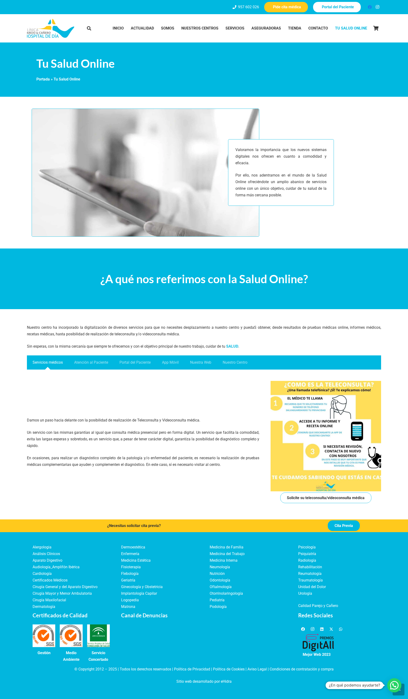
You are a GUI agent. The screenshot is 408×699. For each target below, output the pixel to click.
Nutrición (217, 573)
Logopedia (130, 600)
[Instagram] (377, 7)
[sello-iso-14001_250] (71, 635)
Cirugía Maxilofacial (49, 600)
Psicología (307, 547)
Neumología (220, 567)
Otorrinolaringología (226, 593)
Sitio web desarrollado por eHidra (204, 681)
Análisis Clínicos (46, 554)
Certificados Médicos (50, 580)
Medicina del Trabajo (227, 554)
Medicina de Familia (226, 547)
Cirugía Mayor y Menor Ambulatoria (62, 593)
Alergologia (42, 547)
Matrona (128, 606)
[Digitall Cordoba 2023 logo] (318, 642)
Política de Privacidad (192, 669)
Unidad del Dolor (312, 587)
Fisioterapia (131, 567)
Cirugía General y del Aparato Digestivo (65, 587)
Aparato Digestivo (47, 560)
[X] (331, 629)
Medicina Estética (136, 560)
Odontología (220, 580)
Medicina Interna (224, 560)
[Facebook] (370, 7)
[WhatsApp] (340, 629)
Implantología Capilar (139, 593)
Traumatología (310, 580)
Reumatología (310, 573)
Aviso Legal (257, 669)
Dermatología (44, 606)
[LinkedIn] (322, 629)
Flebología (130, 573)
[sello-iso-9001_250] (44, 635)
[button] (89, 28)
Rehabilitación (310, 567)
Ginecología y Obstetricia (142, 587)
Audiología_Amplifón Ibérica (56, 567)
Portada (43, 79)
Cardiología (42, 573)
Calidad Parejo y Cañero (318, 605)
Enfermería (130, 554)
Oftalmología (221, 587)
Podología (218, 606)
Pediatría (217, 600)
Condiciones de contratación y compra (302, 669)
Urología (305, 593)
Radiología (307, 560)
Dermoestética (133, 547)
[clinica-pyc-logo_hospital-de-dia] (50, 28)
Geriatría (128, 580)
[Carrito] (376, 28)
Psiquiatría (307, 554)
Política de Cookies (229, 669)
